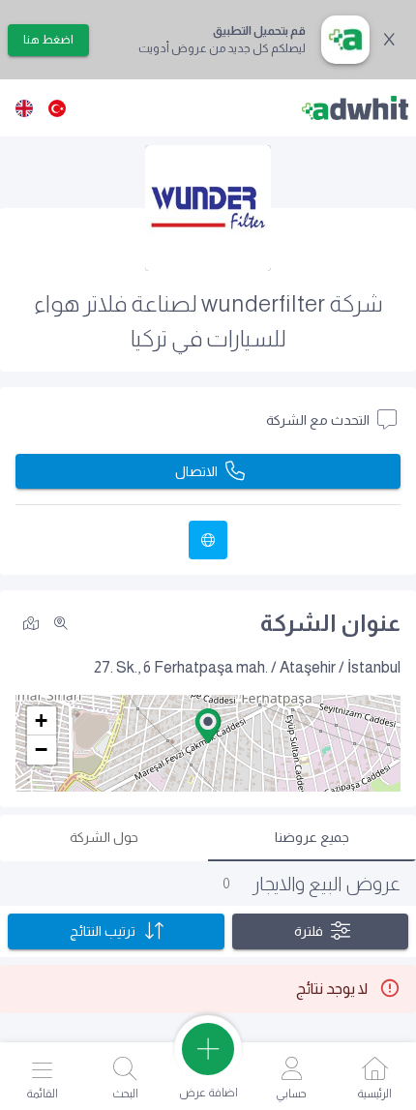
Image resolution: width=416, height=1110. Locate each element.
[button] (208, 725)
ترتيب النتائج (102, 931)
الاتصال (196, 471)
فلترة (308, 931)
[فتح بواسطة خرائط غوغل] (30, 622)
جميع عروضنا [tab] (312, 837)
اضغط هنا (48, 39)
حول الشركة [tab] (104, 837)
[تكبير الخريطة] (60, 623)
